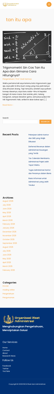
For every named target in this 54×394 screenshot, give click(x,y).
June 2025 (7, 255)
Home (5, 348)
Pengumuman (8, 297)
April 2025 (7, 262)
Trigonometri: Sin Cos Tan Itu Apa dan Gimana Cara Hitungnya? (24, 71)
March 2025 (7, 266)
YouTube (6, 371)
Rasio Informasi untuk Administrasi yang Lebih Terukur (38, 181)
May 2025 (7, 259)
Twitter (6, 368)
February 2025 (9, 270)
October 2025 (8, 239)
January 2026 (8, 228)
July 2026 (7, 205)
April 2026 (7, 216)
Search (6, 118)
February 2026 (9, 224)
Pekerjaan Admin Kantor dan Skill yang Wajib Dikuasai (39, 138)
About (5, 353)
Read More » (8, 105)
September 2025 (10, 243)
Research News (9, 356)
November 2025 (9, 235)
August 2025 (8, 247)
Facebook (7, 366)
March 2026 (8, 220)
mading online (9, 290)
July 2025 (7, 251)
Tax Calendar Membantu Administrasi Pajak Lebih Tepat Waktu (39, 161)
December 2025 (9, 232)
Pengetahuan (8, 79)
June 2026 (7, 209)
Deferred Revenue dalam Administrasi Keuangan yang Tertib (39, 150)
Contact (6, 350)
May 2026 (7, 212)
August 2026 (8, 201)
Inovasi (6, 286)
